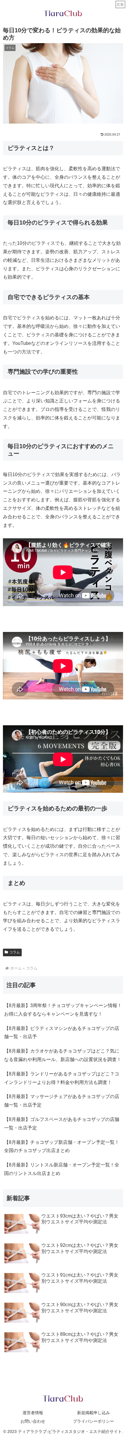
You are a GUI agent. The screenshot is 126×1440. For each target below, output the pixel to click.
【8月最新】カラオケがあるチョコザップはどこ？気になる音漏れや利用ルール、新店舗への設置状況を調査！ (62, 1055)
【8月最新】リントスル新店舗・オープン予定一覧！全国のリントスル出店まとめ (61, 1169)
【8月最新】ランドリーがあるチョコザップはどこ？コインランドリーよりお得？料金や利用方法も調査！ (61, 1078)
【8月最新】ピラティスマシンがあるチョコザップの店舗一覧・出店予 (61, 1032)
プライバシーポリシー (93, 1421)
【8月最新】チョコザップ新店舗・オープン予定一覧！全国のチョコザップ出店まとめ (61, 1146)
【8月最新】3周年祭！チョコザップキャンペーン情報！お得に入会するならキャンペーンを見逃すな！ (63, 1009)
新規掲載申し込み (93, 1412)
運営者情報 (33, 1412)
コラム (14, 952)
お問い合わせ (33, 1421)
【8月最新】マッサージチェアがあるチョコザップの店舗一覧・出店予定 (61, 1100)
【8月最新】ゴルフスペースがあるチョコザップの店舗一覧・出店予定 (61, 1123)
